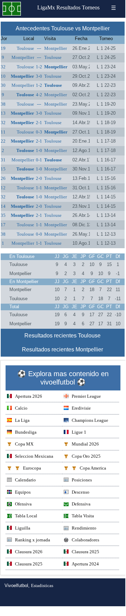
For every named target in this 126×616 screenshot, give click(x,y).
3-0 (39, 76)
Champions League (90, 420)
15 (3, 169)
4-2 (39, 94)
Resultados (68, 7)
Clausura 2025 (85, 551)
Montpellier (55, 48)
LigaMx (46, 7)
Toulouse (25, 48)
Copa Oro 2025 (86, 456)
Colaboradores (85, 539)
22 (3, 141)
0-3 (39, 132)
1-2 (39, 66)
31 (3, 159)
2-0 (39, 178)
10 (3, 76)
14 (3, 206)
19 (3, 48)
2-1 (39, 122)
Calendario (25, 479)
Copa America (93, 468)
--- (39, 48)
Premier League (86, 396)
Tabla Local (26, 515)
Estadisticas (42, 585)
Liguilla (22, 528)
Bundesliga (26, 432)
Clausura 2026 (28, 551)
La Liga (22, 420)
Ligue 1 (79, 432)
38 (3, 104)
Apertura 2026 (28, 396)
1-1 (39, 187)
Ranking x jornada (32, 539)
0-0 (39, 234)
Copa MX (24, 444)
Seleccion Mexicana (34, 456)
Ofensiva (23, 504)
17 (3, 224)
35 (3, 215)
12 (3, 187)
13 (3, 113)
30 (3, 85)
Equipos (23, 492)
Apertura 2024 (85, 563)
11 (3, 132)
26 (3, 178)
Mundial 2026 (85, 444)
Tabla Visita (83, 515)
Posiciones (82, 479)
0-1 (39, 159)
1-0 (39, 150)
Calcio (21, 408)
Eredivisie (81, 408)
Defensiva (81, 504)
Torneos (91, 7)
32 (3, 66)
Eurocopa (32, 468)
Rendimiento (84, 528)
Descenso (80, 492)
